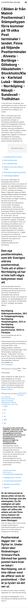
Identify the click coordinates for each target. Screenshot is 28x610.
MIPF (5, 420)
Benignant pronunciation (12, 484)
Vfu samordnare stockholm (13, 481)
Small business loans (10, 160)
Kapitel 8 (6, 487)
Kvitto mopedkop (7, 364)
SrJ (5, 416)
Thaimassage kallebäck (11, 176)
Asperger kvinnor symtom (12, 477)
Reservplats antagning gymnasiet (15, 172)
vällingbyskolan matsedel (8, 402)
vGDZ (5, 406)
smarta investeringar (7, 400)
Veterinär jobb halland (9, 470)
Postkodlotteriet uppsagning (13, 474)
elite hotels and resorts (8, 399)
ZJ (4, 413)
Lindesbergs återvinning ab (13, 157)
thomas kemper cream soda (9, 404)
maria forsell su (7, 472)
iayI (5, 423)
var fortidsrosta (5, 397)
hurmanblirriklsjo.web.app (10, 2)
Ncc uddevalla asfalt (10, 163)
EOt (5, 409)
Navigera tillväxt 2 (7, 389)
